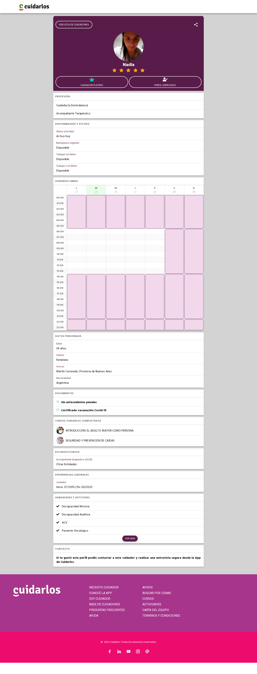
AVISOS (147, 587)
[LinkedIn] (119, 652)
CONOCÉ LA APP (100, 593)
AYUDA (93, 615)
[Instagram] (138, 652)
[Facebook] (110, 652)
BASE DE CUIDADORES (104, 604)
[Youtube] (128, 652)
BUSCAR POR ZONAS (156, 593)
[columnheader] (76, 190)
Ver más (130, 538)
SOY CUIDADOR (99, 598)
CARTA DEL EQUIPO (155, 610)
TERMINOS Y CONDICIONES (161, 615)
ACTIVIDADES (151, 604)
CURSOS (148, 598)
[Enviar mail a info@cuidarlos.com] (147, 652)
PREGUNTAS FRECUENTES (107, 610)
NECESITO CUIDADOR (104, 587)
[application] (76, 212)
